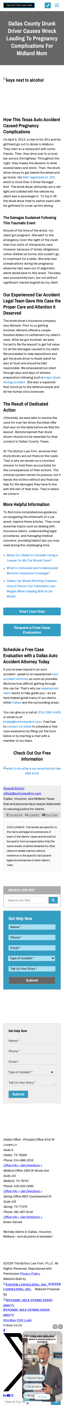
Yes (37, 711)
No (26, 711)
